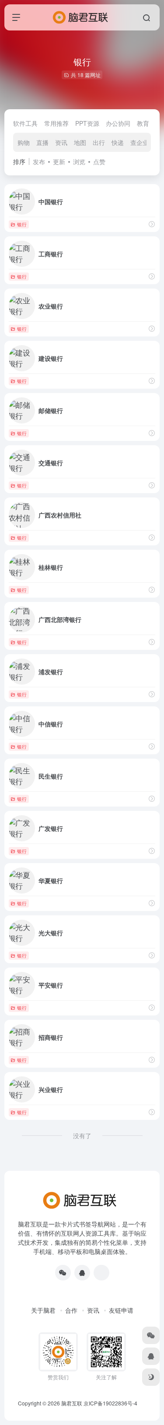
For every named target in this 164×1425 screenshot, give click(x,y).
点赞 (99, 161)
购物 (23, 142)
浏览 (79, 161)
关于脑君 (43, 1310)
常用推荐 (56, 123)
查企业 (139, 142)
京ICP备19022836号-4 (110, 1403)
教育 (143, 123)
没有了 (82, 1135)
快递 (118, 142)
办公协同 (118, 123)
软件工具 (25, 123)
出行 (99, 142)
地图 (80, 142)
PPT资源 (87, 123)
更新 (59, 161)
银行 (22, 224)
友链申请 (121, 1310)
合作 (71, 1310)
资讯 (61, 142)
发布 (39, 161)
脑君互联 (71, 1403)
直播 (42, 142)
